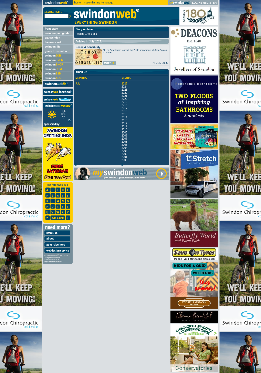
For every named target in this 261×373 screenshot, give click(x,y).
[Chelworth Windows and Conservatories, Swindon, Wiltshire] (194, 370)
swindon (53, 55)
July (77, 83)
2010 (124, 129)
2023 (124, 89)
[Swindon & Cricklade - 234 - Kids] (194, 308)
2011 (124, 126)
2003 (124, 150)
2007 (124, 138)
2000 (124, 160)
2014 (124, 117)
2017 (124, 108)
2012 (124, 123)
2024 (124, 86)
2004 (124, 147)
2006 (124, 141)
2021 (124, 95)
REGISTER (210, 2)
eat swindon (52, 37)
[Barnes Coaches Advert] (194, 148)
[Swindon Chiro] (21, 186)
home (77, 2)
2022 (124, 92)
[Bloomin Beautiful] (194, 321)
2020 (124, 98)
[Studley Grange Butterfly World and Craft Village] (194, 246)
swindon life (52, 46)
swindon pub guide (57, 33)
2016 (124, 111)
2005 (124, 144)
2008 (124, 135)
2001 (124, 157)
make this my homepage (98, 2)
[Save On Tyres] (194, 259)
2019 (124, 101)
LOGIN (196, 2)
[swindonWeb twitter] (58, 101)
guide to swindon (56, 51)
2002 (124, 153)
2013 (124, 120)
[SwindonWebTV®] (56, 85)
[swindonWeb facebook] (58, 93)
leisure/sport (53, 42)
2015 (124, 114)
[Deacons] (194, 73)
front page (51, 28)
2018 (124, 105)
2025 (124, 83)
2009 (124, 132)
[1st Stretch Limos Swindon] (194, 197)
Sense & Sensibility (88, 47)
